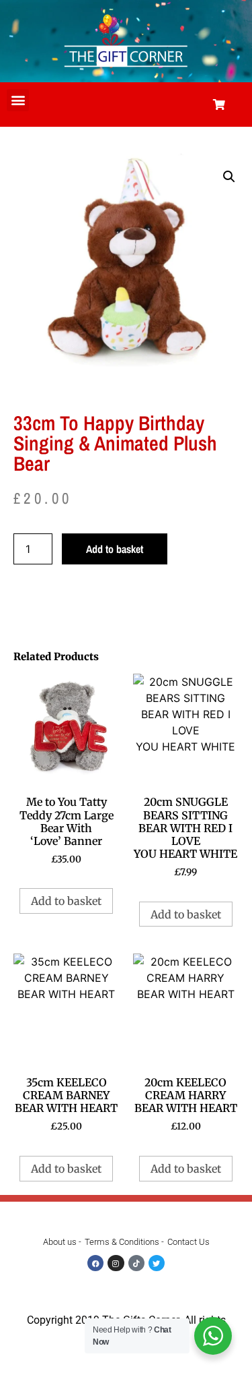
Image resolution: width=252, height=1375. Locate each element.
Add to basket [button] (66, 901)
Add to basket (114, 549)
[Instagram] (116, 1263)
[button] (18, 100)
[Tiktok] (136, 1263)
